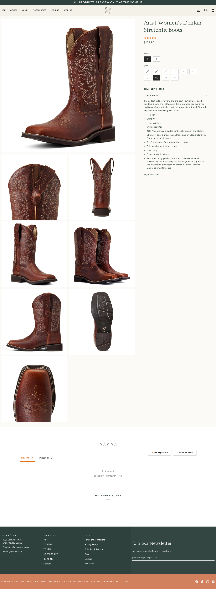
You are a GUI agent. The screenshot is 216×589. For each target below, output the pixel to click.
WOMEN (47, 544)
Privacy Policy (91, 544)
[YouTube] (213, 581)
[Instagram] (207, 581)
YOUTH (47, 549)
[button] (4, 10)
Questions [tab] (44, 457)
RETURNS (48, 559)
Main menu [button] (49, 535)
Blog (87, 554)
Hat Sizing (89, 563)
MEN (45, 539)
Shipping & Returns (94, 549)
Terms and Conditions (95, 539)
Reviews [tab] (25, 457)
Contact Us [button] (9, 535)
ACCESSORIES (50, 554)
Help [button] (87, 535)
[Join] (212, 557)
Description (151, 95)
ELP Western (11, 581)
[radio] (147, 59)
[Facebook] (196, 581)
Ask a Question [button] (161, 452)
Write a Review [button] (186, 452)
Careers (47, 563)
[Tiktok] (202, 581)
